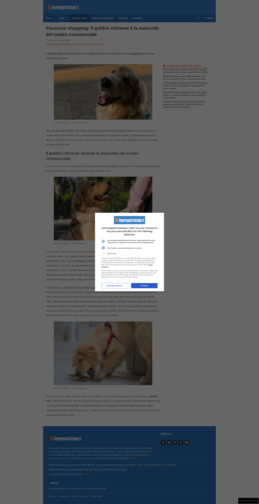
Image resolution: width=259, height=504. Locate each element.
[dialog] (129, 252)
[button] (129, 254)
